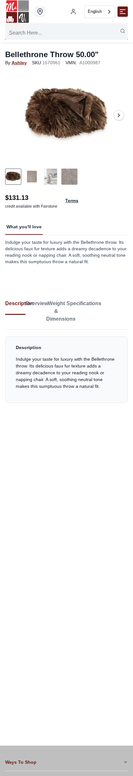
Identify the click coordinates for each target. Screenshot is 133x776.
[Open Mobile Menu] (123, 11)
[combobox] (99, 11)
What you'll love (24, 226)
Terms (71, 200)
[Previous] (14, 115)
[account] (73, 11)
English (95, 11)
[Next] (119, 115)
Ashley (19, 62)
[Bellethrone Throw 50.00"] (66, 115)
